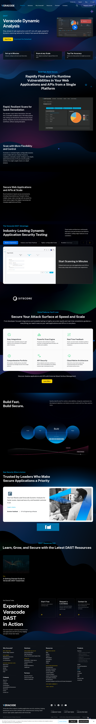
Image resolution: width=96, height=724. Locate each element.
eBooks (47, 654)
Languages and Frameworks (84, 658)
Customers (6, 655)
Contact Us (72, 2)
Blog (86, 2)
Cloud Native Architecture (84, 655)
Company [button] (65, 5)
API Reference (49, 679)
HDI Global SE (6, 658)
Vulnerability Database (51, 677)
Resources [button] (49, 5)
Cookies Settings (63, 721)
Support (80, 2)
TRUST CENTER (49, 686)
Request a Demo (88, 5)
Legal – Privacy (54, 717)
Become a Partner (28, 675)
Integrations (81, 657)
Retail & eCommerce (29, 665)
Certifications (6, 685)
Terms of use (85, 717)
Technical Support (50, 674)
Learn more (11, 507)
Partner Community (28, 679)
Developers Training (50, 670)
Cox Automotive (6, 660)
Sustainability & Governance (9, 687)
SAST (78, 668)
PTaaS (78, 671)
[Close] (93, 721)
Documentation (49, 667)
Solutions (30, 5)
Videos (47, 663)
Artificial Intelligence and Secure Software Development (59, 681)
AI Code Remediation (82, 666)
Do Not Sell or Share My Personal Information (70, 717)
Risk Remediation (28, 654)
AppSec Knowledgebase (51, 676)
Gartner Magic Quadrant (8, 652)
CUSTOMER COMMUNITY (52, 684)
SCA (78, 675)
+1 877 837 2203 (69, 712)
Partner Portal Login (29, 677)
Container (79, 673)
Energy (26, 663)
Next (90, 242)
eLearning (79, 680)
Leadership (5, 683)
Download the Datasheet (22, 39)
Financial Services (28, 662)
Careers (5, 681)
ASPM (78, 664)
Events (4, 690)
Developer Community (51, 669)
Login (93, 2)
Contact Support (50, 672)
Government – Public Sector (30, 660)
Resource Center (50, 650)
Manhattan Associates (8, 656)
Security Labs (80, 678)
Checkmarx (5, 666)
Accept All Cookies (83, 721)
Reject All (73, 721)
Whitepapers (49, 657)
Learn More (47, 381)
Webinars (48, 661)
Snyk (4, 671)
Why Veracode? (40, 5)
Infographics (49, 659)
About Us (5, 680)
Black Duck (5, 664)
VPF (78, 676)
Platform (22, 5)
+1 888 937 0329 (56, 712)
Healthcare (26, 667)
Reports (48, 656)
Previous (83, 242)
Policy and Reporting (83, 660)
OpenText (5, 669)
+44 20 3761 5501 (82, 712)
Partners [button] (57, 5)
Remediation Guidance (83, 661)
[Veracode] (7, 5)
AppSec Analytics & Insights (84, 652)
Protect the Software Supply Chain (32, 656)
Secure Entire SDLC (28, 652)
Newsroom (5, 688)
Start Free (8, 39)
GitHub (4, 668)
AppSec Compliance (83, 654)
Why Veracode (7, 650)
